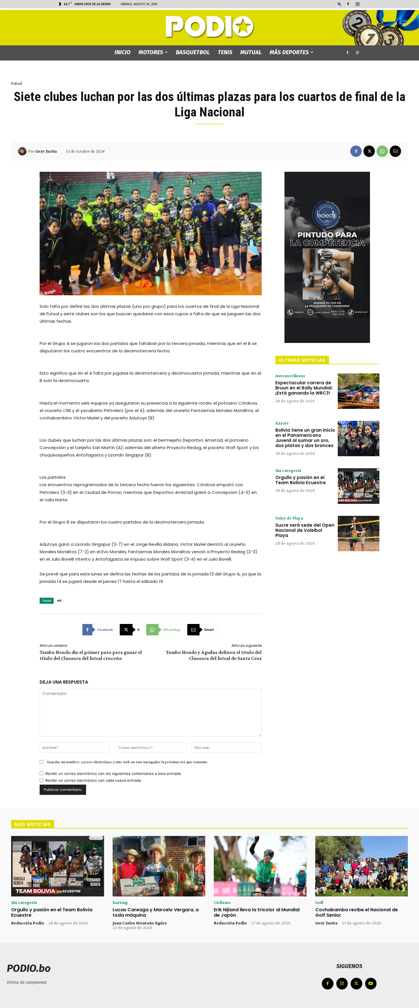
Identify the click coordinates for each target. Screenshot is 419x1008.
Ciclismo (222, 902)
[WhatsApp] (382, 151)
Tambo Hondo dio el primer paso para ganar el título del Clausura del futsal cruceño (91, 655)
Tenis (225, 52)
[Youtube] (371, 983)
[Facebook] (348, 4)
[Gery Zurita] (23, 151)
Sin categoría (288, 470)
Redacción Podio (27, 922)
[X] (369, 151)
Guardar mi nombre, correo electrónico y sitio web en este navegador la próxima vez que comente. (127, 761)
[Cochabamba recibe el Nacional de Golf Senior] (361, 866)
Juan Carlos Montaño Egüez (140, 922)
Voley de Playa (289, 518)
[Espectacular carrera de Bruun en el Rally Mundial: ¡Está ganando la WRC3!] (358, 391)
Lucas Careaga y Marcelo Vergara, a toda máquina (156, 912)
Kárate (282, 423)
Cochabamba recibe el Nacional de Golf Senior (356, 912)
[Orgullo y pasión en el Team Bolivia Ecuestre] (358, 486)
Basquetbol (193, 52)
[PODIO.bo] (209, 27)
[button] (339, 4)
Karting (120, 902)
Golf (319, 902)
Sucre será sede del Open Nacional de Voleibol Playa (304, 530)
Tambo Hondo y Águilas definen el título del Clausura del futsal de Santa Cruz (214, 655)
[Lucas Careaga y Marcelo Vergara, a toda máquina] (159, 866)
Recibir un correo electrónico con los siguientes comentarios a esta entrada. (113, 773)
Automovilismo (290, 375)
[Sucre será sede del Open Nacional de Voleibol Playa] (358, 533)
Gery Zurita (46, 151)
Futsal (16, 83)
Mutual (251, 52)
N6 (59, 600)
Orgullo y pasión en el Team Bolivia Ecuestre (300, 480)
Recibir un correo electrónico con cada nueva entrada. (93, 780)
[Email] (395, 151)
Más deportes (289, 52)
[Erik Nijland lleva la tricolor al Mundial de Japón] (260, 866)
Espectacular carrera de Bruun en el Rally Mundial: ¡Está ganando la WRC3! (304, 388)
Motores (151, 52)
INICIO (123, 52)
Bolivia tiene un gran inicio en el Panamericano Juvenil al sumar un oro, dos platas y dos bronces (305, 438)
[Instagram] (357, 4)
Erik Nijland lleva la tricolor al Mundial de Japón (257, 912)
